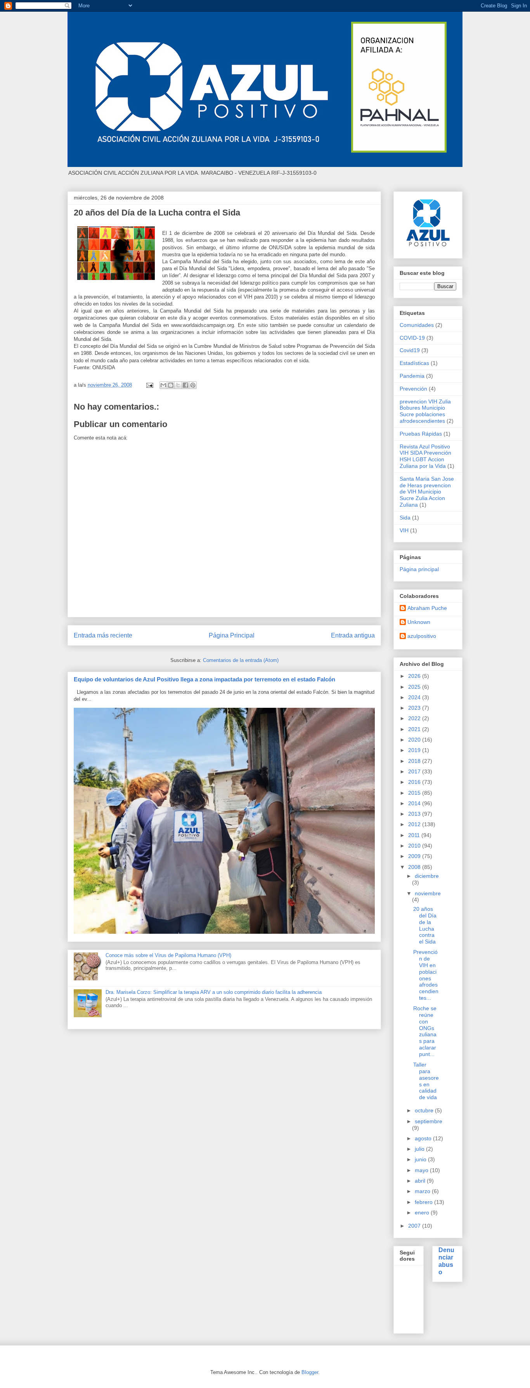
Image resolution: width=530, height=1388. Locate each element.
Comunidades (417, 325)
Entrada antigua (353, 635)
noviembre (428, 893)
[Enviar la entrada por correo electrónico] (149, 385)
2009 (415, 856)
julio (420, 1149)
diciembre (427, 876)
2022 (415, 718)
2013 (415, 814)
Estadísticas (414, 363)
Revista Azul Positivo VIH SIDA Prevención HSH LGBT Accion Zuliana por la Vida (425, 456)
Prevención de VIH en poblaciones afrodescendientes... (425, 975)
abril (421, 1181)
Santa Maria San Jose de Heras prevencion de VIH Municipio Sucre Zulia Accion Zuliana (427, 492)
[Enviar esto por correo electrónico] (163, 385)
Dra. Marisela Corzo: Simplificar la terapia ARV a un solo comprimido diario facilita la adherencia (214, 992)
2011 (414, 835)
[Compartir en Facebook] (185, 385)
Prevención (413, 389)
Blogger (309, 1372)
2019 (415, 750)
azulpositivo (421, 636)
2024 (415, 697)
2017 (415, 771)
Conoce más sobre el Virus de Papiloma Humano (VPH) (168, 955)
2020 (415, 740)
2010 (415, 846)
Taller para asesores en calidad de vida (426, 1080)
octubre (425, 1110)
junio (421, 1159)
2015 (415, 793)
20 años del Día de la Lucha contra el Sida (424, 925)
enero (423, 1212)
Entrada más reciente (103, 635)
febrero (424, 1202)
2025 (415, 687)
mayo (422, 1170)
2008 (415, 867)
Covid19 (410, 350)
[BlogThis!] (171, 385)
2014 (415, 803)
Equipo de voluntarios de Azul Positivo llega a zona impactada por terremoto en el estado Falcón (204, 679)
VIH (404, 530)
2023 (415, 708)
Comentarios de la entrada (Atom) (241, 660)
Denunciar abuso (446, 1260)
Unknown (418, 622)
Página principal (419, 569)
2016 (415, 782)
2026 (415, 676)
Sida (405, 517)
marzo (423, 1191)
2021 (415, 729)
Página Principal (232, 635)
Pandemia (412, 376)
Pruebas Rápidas (421, 434)
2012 (415, 824)
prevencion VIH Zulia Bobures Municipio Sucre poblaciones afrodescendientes (425, 411)
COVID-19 (412, 338)
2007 (415, 1226)
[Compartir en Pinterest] (193, 385)
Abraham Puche (427, 608)
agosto (424, 1138)
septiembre (428, 1121)
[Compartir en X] (178, 385)
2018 (415, 761)
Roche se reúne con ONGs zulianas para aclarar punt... (424, 1031)
